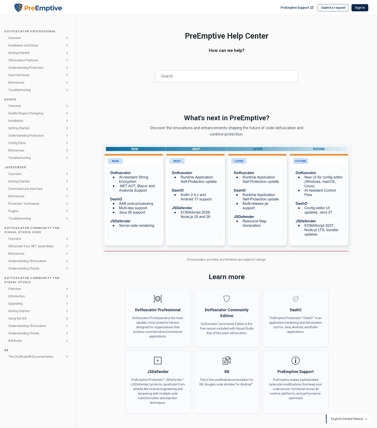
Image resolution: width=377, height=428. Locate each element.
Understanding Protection (26, 67)
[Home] (38, 7)
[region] (226, 199)
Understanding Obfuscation (27, 261)
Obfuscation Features (23, 60)
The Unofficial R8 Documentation (30, 356)
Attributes (15, 340)
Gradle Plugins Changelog (25, 113)
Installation (15, 120)
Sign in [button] (360, 7)
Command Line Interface (25, 189)
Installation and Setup (23, 45)
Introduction (16, 296)
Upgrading (15, 303)
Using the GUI (17, 318)
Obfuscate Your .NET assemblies (30, 246)
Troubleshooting (19, 90)
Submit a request (333, 7)
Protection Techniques (23, 203)
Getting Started (18, 53)
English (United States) (347, 418)
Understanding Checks (23, 268)
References (16, 82)
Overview (14, 38)
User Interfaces (18, 75)
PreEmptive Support (295, 7)
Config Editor (17, 143)
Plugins (13, 211)
